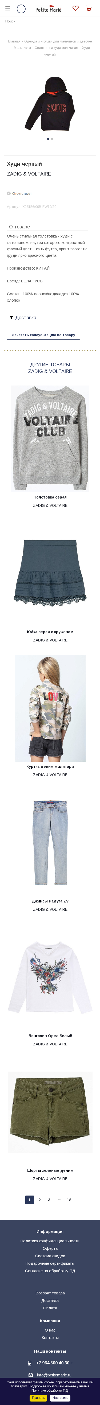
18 (69, 1200)
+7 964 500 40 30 (52, 1362)
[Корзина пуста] (90, 8)
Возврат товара (50, 1293)
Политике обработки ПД (49, 1390)
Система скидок (50, 1256)
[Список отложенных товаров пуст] (79, 8)
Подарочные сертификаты (50, 1263)
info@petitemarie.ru (54, 1375)
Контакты (50, 1337)
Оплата (50, 1308)
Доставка (50, 1300)
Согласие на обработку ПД (50, 1270)
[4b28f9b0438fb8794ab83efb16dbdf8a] (50, 104)
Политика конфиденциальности (50, 1241)
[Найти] (93, 21)
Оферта (50, 1248)
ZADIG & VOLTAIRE (29, 174)
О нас (50, 1330)
